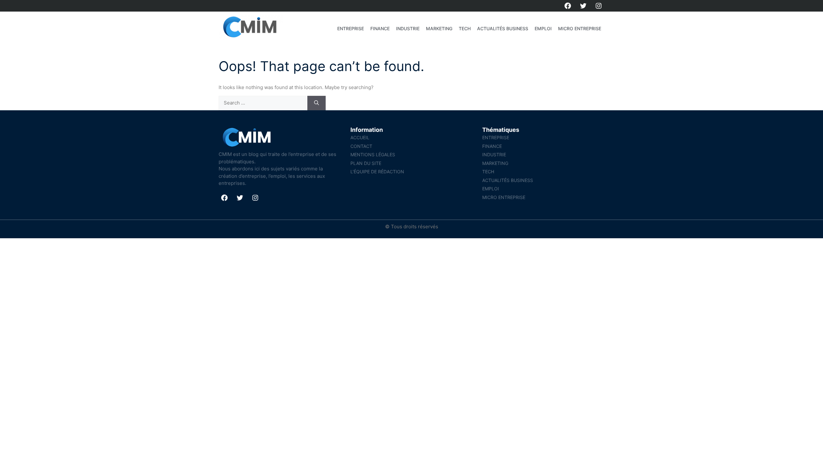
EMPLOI (543, 28)
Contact (361, 146)
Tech (465, 28)
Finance (380, 28)
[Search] (316, 103)
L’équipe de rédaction (377, 171)
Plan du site (365, 163)
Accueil (359, 137)
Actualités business (502, 28)
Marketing (439, 28)
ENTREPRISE (350, 28)
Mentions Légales (372, 154)
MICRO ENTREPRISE (579, 28)
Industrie (408, 28)
